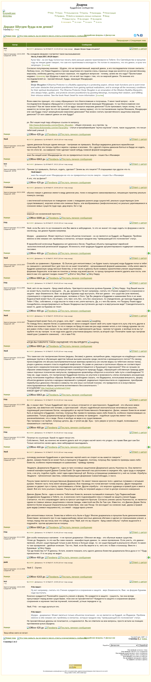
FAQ (51, 13)
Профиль (61, 16)
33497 (31, 452)
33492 (31, 316)
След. (17, 29)
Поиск (59, 13)
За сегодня (84, 19)
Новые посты (70, 19)
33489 (31, 258)
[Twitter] (135, 35)
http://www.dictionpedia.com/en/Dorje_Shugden (51, 125)
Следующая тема (138, 40)
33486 (31, 223)
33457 (31, 49)
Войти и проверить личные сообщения (85, 16)
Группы (85, 13)
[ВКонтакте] (141, 35)
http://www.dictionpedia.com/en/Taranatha (48, 127)
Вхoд (107, 16)
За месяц (99, 22)
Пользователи (72, 13)
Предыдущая (122, 40)
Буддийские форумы (93, 35)
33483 (31, 188)
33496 (31, 433)
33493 (31, 351)
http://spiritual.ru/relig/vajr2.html (55, 388)
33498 (31, 532)
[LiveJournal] (138, 35)
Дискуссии (110, 35)
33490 (31, 283)
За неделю (97, 19)
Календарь (96, 13)
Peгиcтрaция (110, 13)
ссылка (45, 65)
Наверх (7, 134)
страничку (40, 76)
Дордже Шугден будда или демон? (28, 26)
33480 (31, 164)
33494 (31, 400)
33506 (31, 582)
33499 (31, 563)
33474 (31, 139)
